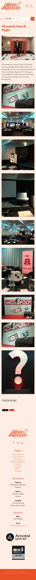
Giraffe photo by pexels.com (25, 573)
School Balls (18, 459)
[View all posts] (2, 19)
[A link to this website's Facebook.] (13, 443)
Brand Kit (18, 471)
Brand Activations (18, 454)
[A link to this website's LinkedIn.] (22, 443)
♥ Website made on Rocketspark (17, 572)
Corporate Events (18, 457)
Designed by (20, 572)
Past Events (18, 466)
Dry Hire (18, 464)
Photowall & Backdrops (18, 462)
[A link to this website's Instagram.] (18, 443)
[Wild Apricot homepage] (13, 6)
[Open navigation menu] (27, 6)
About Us (18, 469)
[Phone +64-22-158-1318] (31, 6)
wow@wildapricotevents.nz (18, 526)
